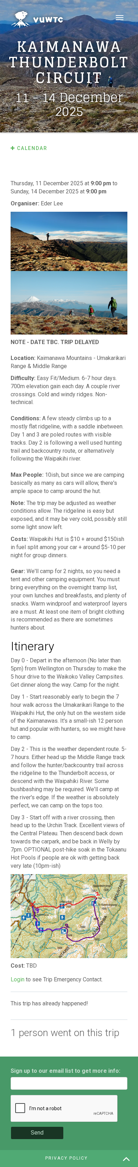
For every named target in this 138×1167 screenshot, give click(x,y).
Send (37, 1132)
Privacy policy (66, 1158)
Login (17, 979)
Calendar (31, 148)
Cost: (18, 965)
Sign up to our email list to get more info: (65, 1070)
